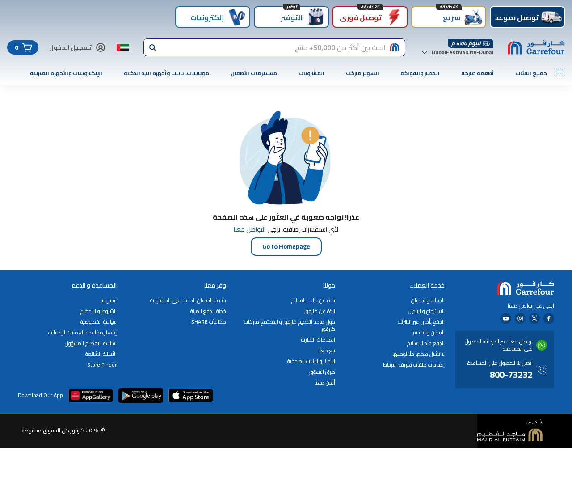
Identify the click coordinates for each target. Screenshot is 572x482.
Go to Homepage (286, 246)
